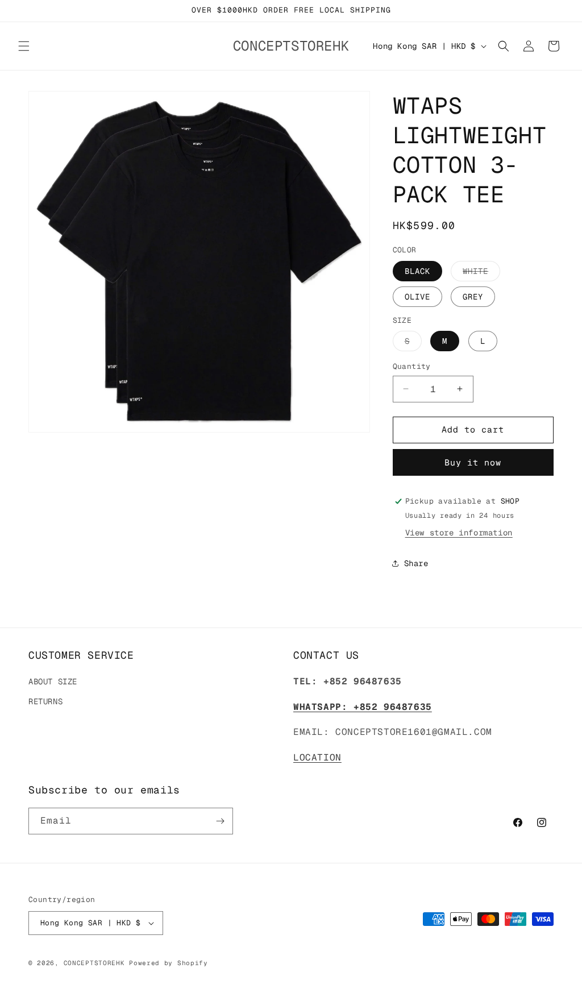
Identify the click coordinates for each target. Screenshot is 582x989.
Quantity (412, 366)
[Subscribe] (219, 821)
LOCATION (317, 757)
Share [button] (416, 563)
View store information (459, 532)
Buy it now (472, 462)
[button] (23, 46)
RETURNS (45, 701)
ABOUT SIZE (52, 681)
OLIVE (417, 297)
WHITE (481, 273)
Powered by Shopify (168, 963)
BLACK (417, 271)
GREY (473, 297)
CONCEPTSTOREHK (94, 963)
